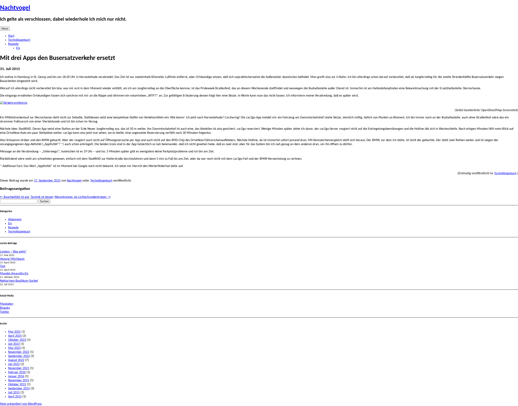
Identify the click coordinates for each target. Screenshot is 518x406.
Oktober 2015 (17, 384)
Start (11, 36)
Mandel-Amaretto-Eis (14, 273)
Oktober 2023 (17, 340)
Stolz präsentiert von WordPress (21, 404)
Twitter (4, 312)
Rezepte (13, 44)
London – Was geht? (13, 251)
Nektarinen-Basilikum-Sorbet (19, 281)
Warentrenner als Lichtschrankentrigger (82, 197)
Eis (18, 48)
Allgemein (14, 219)
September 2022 (19, 356)
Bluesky (5, 308)
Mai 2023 (14, 348)
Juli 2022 (14, 364)
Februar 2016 (17, 372)
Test (2, 266)
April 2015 (15, 396)
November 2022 (18, 352)
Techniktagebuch (19, 40)
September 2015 (19, 388)
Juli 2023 (14, 344)
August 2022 (16, 360)
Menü (5, 28)
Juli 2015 (14, 392)
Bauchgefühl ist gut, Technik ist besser (27, 197)
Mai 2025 (14, 332)
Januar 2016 (16, 376)
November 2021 (18, 368)
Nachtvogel (15, 8)
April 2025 (15, 336)
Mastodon (6, 304)
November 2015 (18, 380)
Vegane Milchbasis (12, 259)
